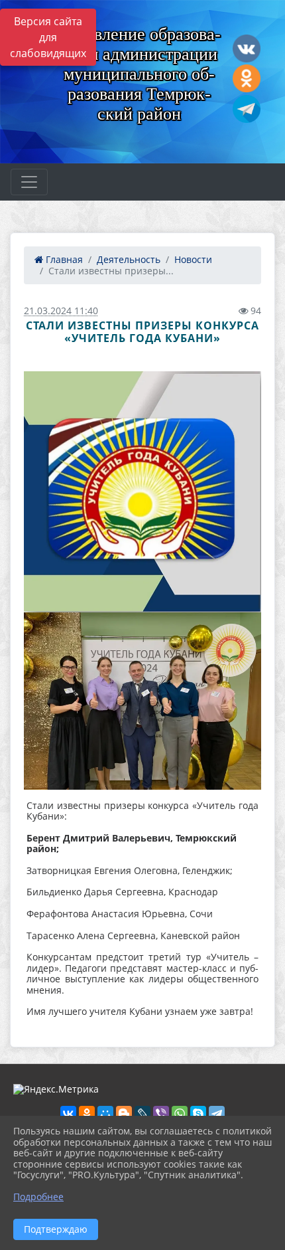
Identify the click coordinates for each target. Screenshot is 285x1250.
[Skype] (198, 1114)
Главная (63, 259)
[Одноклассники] (87, 1114)
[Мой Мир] (105, 1114)
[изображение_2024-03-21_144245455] (142, 491)
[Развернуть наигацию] (29, 182)
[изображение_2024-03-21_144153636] (142, 701)
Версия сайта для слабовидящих (48, 37)
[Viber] (161, 1114)
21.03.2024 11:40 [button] (61, 310)
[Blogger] (124, 1114)
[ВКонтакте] (68, 1114)
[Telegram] (217, 1114)
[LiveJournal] (142, 1114)
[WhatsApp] (180, 1114)
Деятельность (128, 259)
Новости (193, 259)
